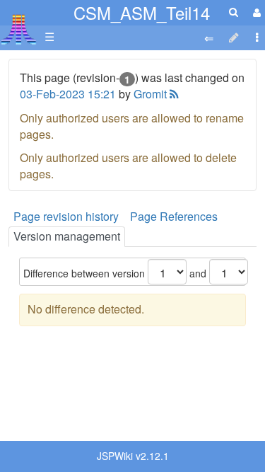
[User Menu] (255, 12)
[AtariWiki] (18, 25)
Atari (18, 29)
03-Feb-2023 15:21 (68, 94)
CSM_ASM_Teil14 (141, 12)
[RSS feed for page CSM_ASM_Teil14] (173, 94)
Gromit (150, 94)
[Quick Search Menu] (233, 11)
